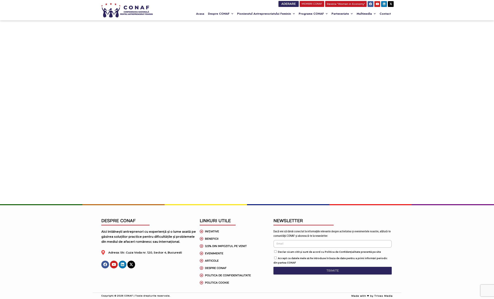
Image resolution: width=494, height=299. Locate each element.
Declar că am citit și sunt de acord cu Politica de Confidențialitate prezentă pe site (329, 251)
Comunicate (172, 161)
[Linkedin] (384, 4)
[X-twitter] (391, 4)
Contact (385, 14)
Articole (231, 116)
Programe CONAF (311, 14)
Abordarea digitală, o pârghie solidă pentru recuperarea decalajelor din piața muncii (238, 129)
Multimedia (364, 14)
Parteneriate (340, 14)
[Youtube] (377, 4)
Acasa (200, 14)
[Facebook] (370, 4)
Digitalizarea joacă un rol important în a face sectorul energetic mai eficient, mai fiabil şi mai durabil (307, 131)
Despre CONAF (218, 14)
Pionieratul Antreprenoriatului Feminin (264, 14)
